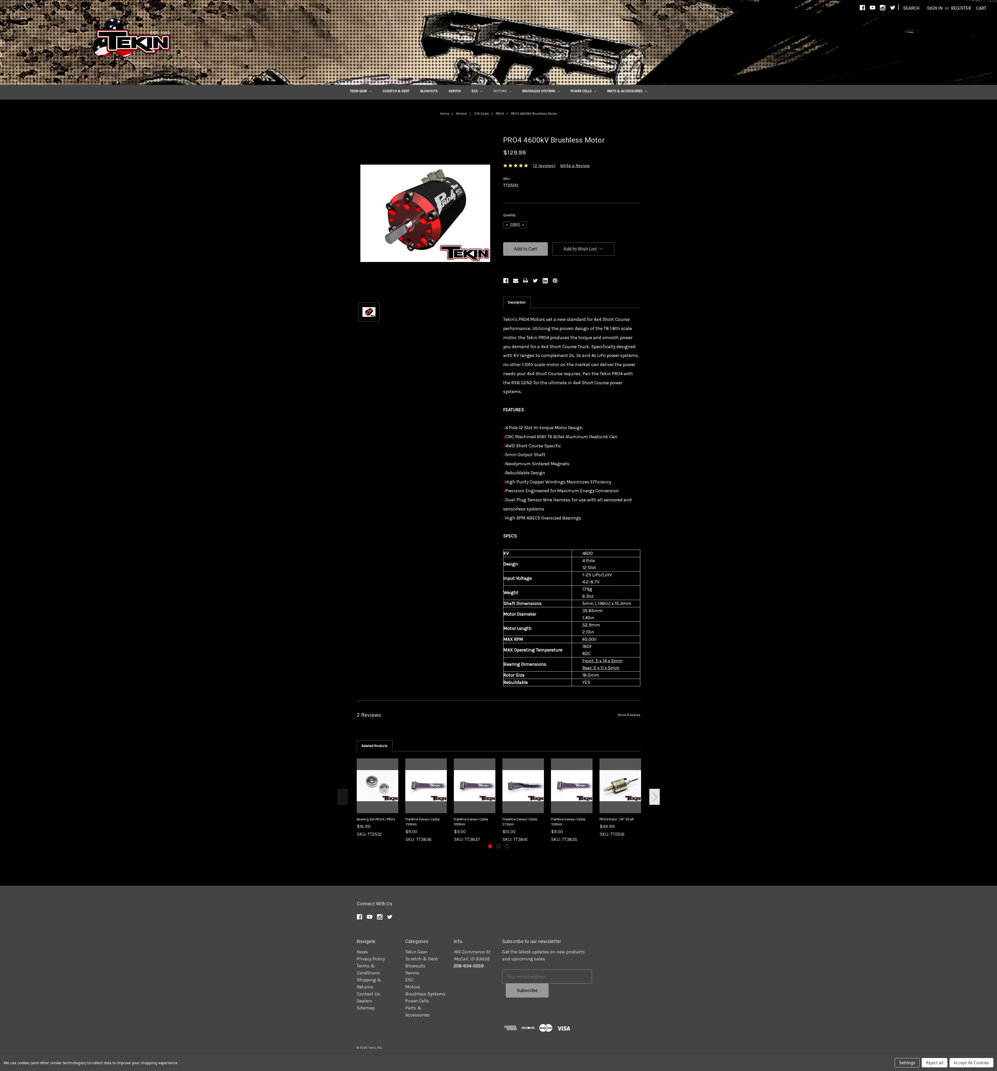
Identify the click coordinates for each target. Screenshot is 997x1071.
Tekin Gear (359, 91)
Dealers (364, 1001)
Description (517, 302)
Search (911, 8)
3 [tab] (507, 846)
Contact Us (368, 994)
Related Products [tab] (375, 746)
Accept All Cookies (971, 1063)
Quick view (377, 780)
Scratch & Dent (396, 91)
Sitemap (366, 1008)
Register (961, 8)
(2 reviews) (544, 166)
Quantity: (509, 215)
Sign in (935, 8)
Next (654, 797)
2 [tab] (499, 846)
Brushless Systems (539, 91)
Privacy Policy (371, 959)
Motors (501, 91)
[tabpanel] (377, 798)
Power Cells (581, 91)
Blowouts (429, 91)
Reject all (934, 1063)
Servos (455, 91)
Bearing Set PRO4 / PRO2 (376, 819)
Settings (907, 1063)
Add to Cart (377, 791)
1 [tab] (490, 846)
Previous (343, 797)
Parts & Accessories (625, 91)
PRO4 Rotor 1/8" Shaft (616, 819)
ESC (475, 91)
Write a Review (575, 166)
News (362, 952)
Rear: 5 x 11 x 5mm (600, 668)
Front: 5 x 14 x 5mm (602, 661)
